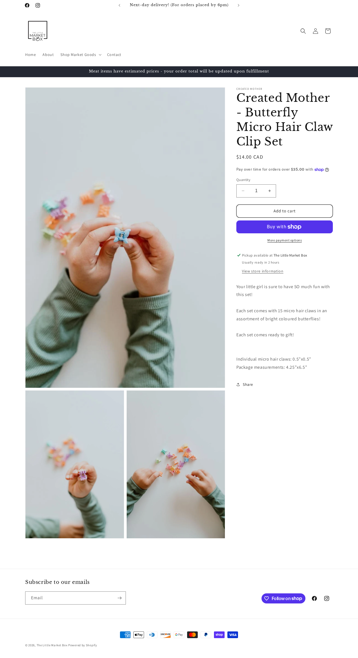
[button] (80, 54)
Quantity (243, 179)
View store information (262, 271)
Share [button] (248, 384)
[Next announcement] (238, 5)
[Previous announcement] (119, 5)
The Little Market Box (52, 645)
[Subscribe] (119, 598)
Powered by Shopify (82, 645)
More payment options (284, 240)
